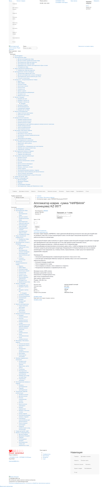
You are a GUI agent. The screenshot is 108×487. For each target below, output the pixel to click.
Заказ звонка (74, 1)
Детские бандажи (22, 179)
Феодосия (45, 457)
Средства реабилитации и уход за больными (29, 175)
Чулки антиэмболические (24, 127)
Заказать (59, 217)
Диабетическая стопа (23, 95)
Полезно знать (15, 18)
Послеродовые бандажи (24, 184)
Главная (15, 3)
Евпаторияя (46, 455)
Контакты (15, 28)
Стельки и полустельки (24, 78)
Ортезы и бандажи (19, 97)
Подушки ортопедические (24, 154)
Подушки (20, 183)
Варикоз (20, 81)
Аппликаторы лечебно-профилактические (28, 135)
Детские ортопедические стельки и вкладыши (29, 75)
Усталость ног (21, 89)
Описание (36, 232)
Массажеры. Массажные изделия (23, 130)
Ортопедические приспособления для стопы (29, 76)
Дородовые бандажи (23, 181)
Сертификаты (16, 38)
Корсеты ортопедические (21, 111)
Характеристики (43, 232)
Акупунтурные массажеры (24, 138)
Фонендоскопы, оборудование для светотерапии (30, 146)
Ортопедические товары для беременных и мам (30, 186)
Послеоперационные (23, 106)
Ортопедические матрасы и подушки (24, 151)
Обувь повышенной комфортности (23, 68)
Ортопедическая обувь (20, 57)
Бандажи (23, 103)
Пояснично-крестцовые (24, 114)
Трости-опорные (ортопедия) (25, 173)
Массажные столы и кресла (25, 133)
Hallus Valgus (21, 83)
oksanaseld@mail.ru (14, 461)
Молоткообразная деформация (26, 92)
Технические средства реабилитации (24, 156)
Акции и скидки (15, 33)
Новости (15, 13)
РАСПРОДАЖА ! (19, 56)
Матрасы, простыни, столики (25, 167)
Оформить (96, 1)
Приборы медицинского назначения (24, 140)
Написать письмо (15, 23)
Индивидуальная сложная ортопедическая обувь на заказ (33, 65)
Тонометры (21, 144)
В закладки (37, 230)
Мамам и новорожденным (21, 178)
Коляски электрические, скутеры (26, 160)
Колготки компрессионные (24, 121)
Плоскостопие (21, 87)
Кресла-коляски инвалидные (25, 163)
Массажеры (21, 136)
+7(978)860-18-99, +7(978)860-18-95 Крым (61, 1)
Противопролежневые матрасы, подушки (28, 170)
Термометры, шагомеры (24, 149)
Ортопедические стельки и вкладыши (24, 71)
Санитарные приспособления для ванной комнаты (31, 171)
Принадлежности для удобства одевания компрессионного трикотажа (36, 124)
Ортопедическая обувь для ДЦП (26, 64)
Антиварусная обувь (23, 67)
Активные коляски (22, 157)
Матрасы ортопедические (24, 152)
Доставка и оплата (15, 8)
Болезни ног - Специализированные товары (26, 79)
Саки (44, 459)
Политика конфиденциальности (17, 483)
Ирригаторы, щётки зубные (25, 143)
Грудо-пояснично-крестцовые (25, 113)
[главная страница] (15, 47)
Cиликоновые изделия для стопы (26, 73)
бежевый (66, 287)
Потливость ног (22, 94)
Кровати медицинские (23, 165)
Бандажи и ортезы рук (23, 102)
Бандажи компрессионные (24, 119)
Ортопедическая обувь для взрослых (27, 62)
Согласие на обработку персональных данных (38, 483)
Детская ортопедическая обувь (26, 59)
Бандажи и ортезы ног (23, 100)
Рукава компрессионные (24, 125)
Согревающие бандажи (24, 108)
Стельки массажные (23, 132)
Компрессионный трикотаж (22, 117)
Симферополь (46, 454)
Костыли (20, 162)
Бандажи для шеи (22, 98)
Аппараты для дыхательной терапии (27, 141)
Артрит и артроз (22, 90)
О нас (14, 42)
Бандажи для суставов (23, 110)
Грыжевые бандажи (23, 105)
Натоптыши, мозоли (23, 86)
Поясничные (21, 116)
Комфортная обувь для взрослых (26, 70)
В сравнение (43, 230)
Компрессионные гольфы (24, 122)
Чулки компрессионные (24, 129)
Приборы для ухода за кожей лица (27, 148)
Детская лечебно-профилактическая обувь (29, 60)
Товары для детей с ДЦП (21, 176)
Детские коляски (22, 159)
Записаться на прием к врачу (86, 46)
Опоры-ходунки (22, 168)
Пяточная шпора (22, 84)
